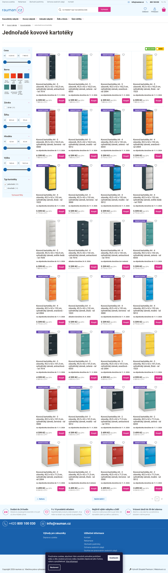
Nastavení (54, 567)
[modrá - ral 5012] (26, 78)
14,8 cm (11, 163)
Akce (160, 49)
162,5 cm (25, 163)
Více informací (72, 561)
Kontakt (71, 2)
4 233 (10, 56)
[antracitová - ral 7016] (13, 90)
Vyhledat (104, 9)
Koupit (61, 101)
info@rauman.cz (59, 523)
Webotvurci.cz (160, 569)
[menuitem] (11, 19)
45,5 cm (11, 120)
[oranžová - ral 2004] (13, 78)
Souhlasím (113, 558)
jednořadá (13, 184)
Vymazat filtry (17, 195)
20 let (11, 107)
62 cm (25, 141)
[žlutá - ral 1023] (6, 78)
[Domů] (3, 25)
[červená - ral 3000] (20, 78)
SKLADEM (151, 49)
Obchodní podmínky (36, 2)
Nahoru (42, 499)
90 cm (25, 120)
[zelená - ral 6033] (6, 90)
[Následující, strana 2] (157, 499)
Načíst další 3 (99, 499)
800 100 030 (22, 523)
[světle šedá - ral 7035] (20, 90)
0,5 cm (12, 141)
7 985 (24, 56)
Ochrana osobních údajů (56, 2)
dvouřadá (12, 188)
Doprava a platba (8, 2)
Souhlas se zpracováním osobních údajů (100, 550)
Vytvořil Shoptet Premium (142, 569)
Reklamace (22, 2)
